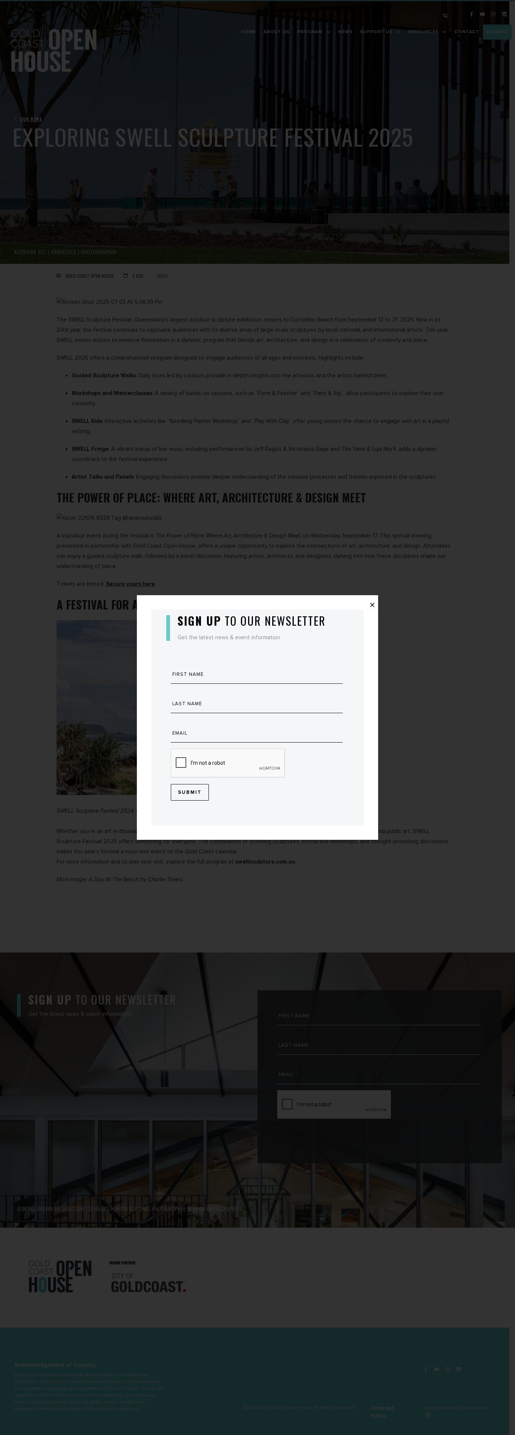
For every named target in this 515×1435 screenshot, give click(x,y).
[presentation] (228, 777)
